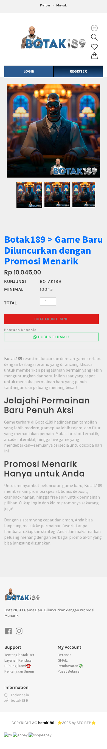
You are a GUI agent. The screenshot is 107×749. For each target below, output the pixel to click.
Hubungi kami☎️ (17, 665)
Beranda (64, 654)
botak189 (46, 722)
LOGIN (29, 71)
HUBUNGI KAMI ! (53, 337)
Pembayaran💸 (70, 665)
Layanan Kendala (18, 660)
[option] (53, 131)
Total (10, 302)
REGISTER (78, 71)
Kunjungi (15, 281)
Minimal (13, 289)
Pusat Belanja (69, 671)
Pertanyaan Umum (19, 671)
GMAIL (62, 660)
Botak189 (13, 358)
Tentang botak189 (19, 654)
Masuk (61, 5)
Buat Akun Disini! (51, 319)
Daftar (45, 5)
